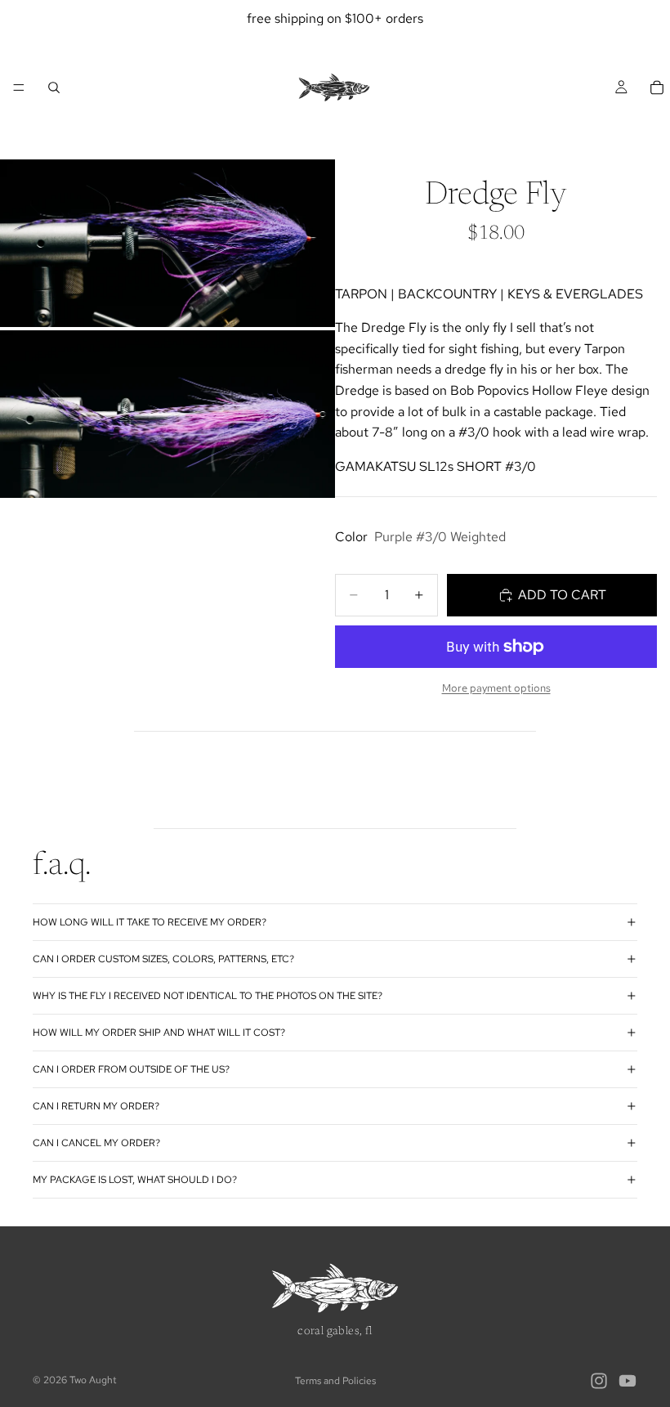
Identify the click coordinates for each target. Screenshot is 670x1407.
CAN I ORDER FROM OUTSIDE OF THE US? (131, 1069)
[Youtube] (627, 1381)
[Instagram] (599, 1381)
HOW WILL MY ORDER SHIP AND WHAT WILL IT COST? (159, 1032)
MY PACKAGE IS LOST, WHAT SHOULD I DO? (135, 1179)
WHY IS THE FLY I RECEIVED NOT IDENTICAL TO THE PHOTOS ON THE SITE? (207, 995)
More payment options (496, 687)
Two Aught (93, 1380)
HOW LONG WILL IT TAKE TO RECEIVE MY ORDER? (149, 922)
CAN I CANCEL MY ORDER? (96, 1142)
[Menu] (19, 87)
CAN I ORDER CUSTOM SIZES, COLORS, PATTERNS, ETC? (163, 959)
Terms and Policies (335, 1380)
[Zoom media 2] (167, 414)
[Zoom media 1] (167, 243)
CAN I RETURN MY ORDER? (96, 1106)
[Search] (54, 87)
